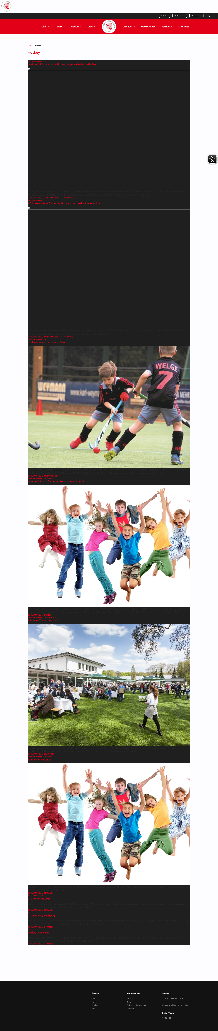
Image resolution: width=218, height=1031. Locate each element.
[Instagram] (166, 1018)
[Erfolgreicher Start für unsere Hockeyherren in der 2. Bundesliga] (109, 268)
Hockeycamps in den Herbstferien (47, 342)
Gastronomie (148, 26)
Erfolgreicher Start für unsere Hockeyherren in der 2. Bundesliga (64, 203)
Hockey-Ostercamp (38, 932)
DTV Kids (127, 26)
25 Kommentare (67, 337)
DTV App (164, 16)
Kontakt (130, 1008)
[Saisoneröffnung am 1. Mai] (109, 685)
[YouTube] (170, 1018)
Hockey (75, 26)
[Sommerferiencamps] (109, 824)
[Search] (209, 16)
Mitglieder (183, 26)
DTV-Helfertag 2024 (39, 898)
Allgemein (31, 61)
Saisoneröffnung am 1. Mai (43, 620)
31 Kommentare (67, 198)
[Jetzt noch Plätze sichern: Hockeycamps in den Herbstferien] (109, 129)
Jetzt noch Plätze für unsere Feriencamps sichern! (56, 481)
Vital (90, 26)
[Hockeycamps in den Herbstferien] (109, 407)
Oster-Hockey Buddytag (41, 915)
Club (44, 26)
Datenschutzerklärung (136, 1005)
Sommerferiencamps (39, 759)
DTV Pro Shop (180, 16)
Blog (129, 1002)
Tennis (58, 26)
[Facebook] (163, 1018)
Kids (44, 61)
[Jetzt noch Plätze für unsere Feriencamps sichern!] (109, 546)
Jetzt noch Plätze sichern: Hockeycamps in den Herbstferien (62, 64)
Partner (166, 26)
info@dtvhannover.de (178, 1005)
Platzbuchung (196, 16)
